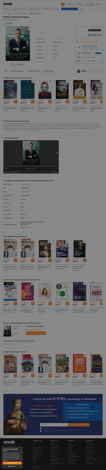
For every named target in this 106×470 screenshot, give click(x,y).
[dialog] (12, 457)
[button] (12, 466)
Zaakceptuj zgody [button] (12, 463)
